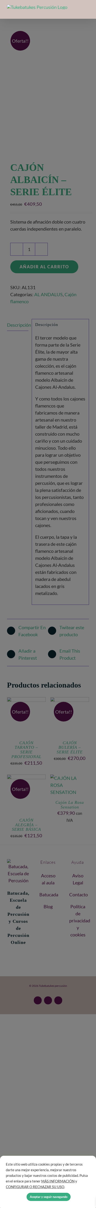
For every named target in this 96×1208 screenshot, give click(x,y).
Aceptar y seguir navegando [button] (48, 1197)
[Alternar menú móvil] (87, 11)
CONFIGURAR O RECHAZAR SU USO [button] (35, 1187)
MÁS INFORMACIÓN (58, 1181)
